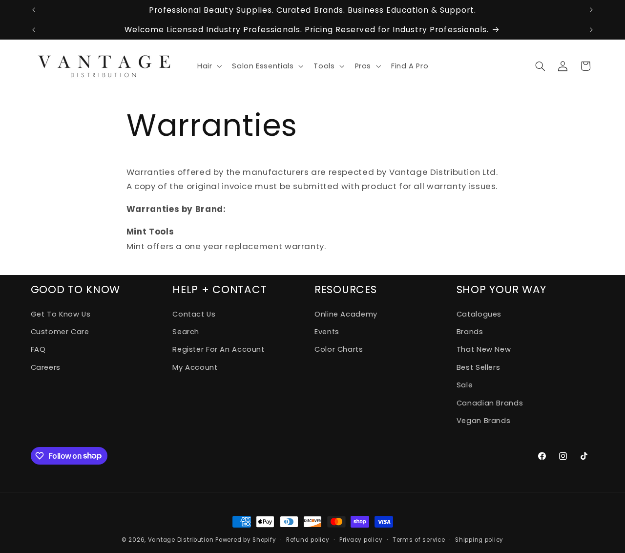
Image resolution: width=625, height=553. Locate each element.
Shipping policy (479, 540)
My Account (194, 367)
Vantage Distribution (181, 540)
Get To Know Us (61, 314)
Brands (470, 332)
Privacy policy (360, 540)
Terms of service (419, 540)
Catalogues (479, 314)
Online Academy (345, 314)
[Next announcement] (591, 10)
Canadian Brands (490, 403)
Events (326, 332)
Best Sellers (478, 367)
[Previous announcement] (33, 10)
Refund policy (308, 540)
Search (185, 332)
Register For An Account (218, 349)
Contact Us (193, 314)
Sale (465, 385)
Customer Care (60, 332)
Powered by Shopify (245, 540)
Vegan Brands (484, 420)
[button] (208, 66)
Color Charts (338, 349)
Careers (46, 367)
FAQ (38, 349)
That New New (484, 349)
